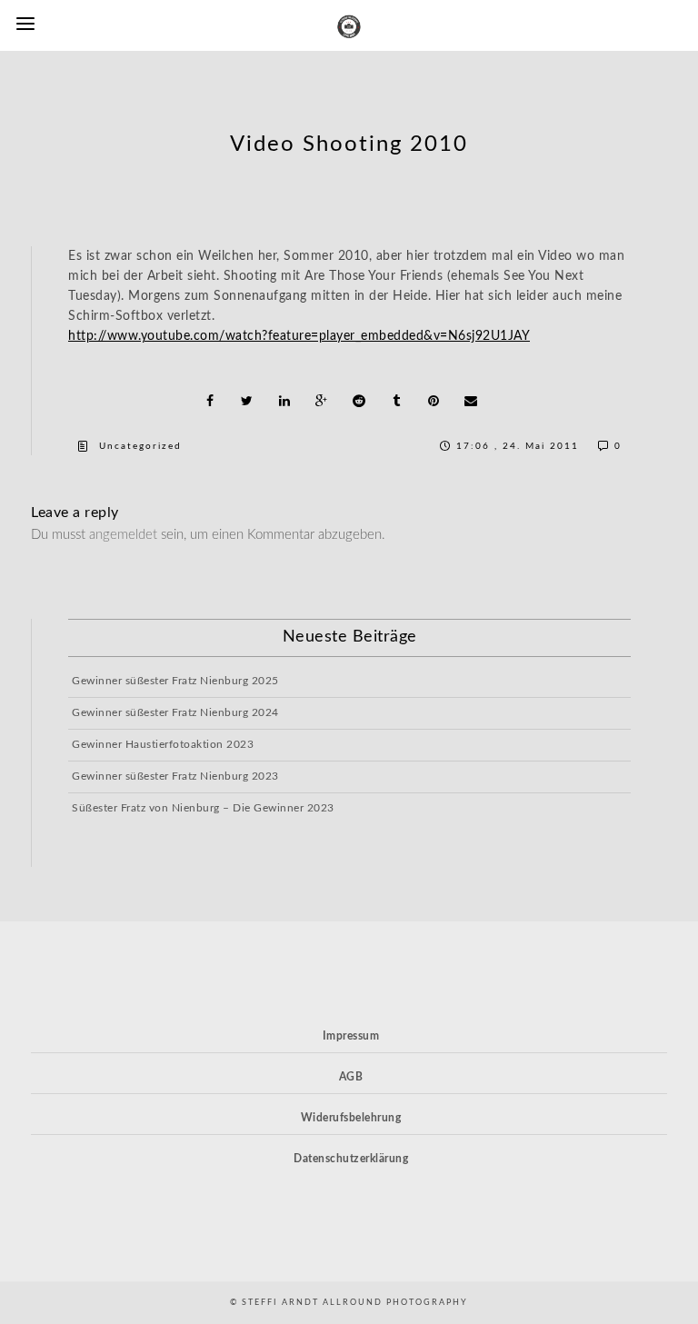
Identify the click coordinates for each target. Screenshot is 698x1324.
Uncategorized (140, 446)
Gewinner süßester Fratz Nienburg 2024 (175, 712)
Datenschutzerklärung (351, 1158)
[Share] (210, 401)
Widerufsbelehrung (351, 1117)
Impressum (351, 1035)
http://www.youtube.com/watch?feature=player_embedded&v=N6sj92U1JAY (299, 336)
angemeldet (123, 535)
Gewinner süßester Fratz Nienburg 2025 (175, 680)
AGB (351, 1076)
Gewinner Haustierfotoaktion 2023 (163, 744)
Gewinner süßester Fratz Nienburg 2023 (175, 776)
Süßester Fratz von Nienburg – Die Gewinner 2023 (203, 807)
